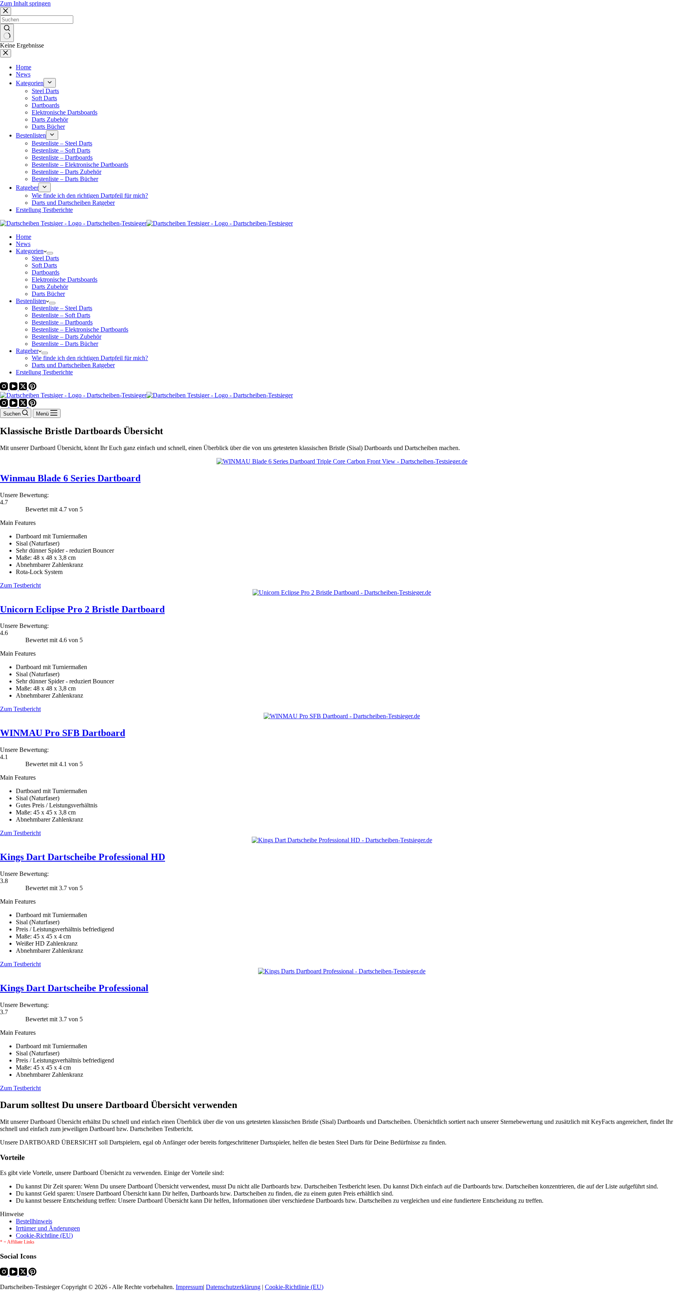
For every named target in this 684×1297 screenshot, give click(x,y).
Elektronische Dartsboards (64, 279)
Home (23, 236)
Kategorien (30, 251)
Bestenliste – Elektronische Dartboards (80, 329)
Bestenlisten (31, 301)
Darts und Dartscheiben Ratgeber (73, 365)
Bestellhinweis (34, 1221)
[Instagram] (5, 388)
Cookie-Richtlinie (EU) (294, 1287)
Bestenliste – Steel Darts (62, 308)
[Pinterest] (32, 388)
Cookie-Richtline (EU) (44, 1235)
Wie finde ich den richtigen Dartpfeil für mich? (90, 358)
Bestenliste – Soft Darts (61, 315)
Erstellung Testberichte (44, 372)
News (23, 243)
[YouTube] (14, 388)
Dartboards (45, 272)
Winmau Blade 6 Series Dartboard (70, 478)
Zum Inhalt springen (25, 3)
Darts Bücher (48, 293)
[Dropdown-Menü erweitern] (50, 253)
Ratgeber (27, 350)
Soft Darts (44, 265)
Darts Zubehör (50, 286)
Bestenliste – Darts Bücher (65, 343)
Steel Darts (45, 258)
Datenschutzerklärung (233, 1287)
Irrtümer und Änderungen (48, 1228)
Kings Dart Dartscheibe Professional (74, 988)
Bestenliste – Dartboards (62, 322)
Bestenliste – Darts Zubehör (66, 336)
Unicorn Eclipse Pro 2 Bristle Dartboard (82, 609)
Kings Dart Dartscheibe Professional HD (82, 857)
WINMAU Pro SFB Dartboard (62, 733)
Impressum (189, 1287)
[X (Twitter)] (23, 388)
